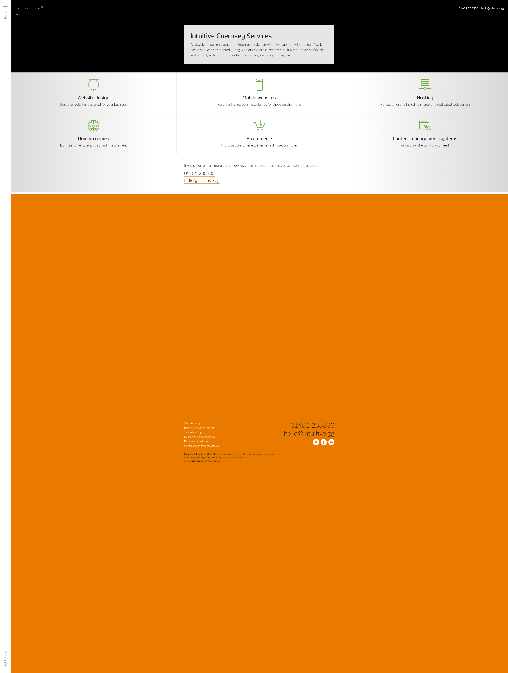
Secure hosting (192, 432)
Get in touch (5, 658)
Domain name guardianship (199, 437)
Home (17, 14)
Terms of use (242, 453)
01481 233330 (468, 8)
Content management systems (201, 446)
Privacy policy (255, 453)
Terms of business (226, 453)
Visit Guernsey (214, 460)
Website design (192, 423)
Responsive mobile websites (200, 428)
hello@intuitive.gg (492, 8)
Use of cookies (270, 453)
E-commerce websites (196, 441)
